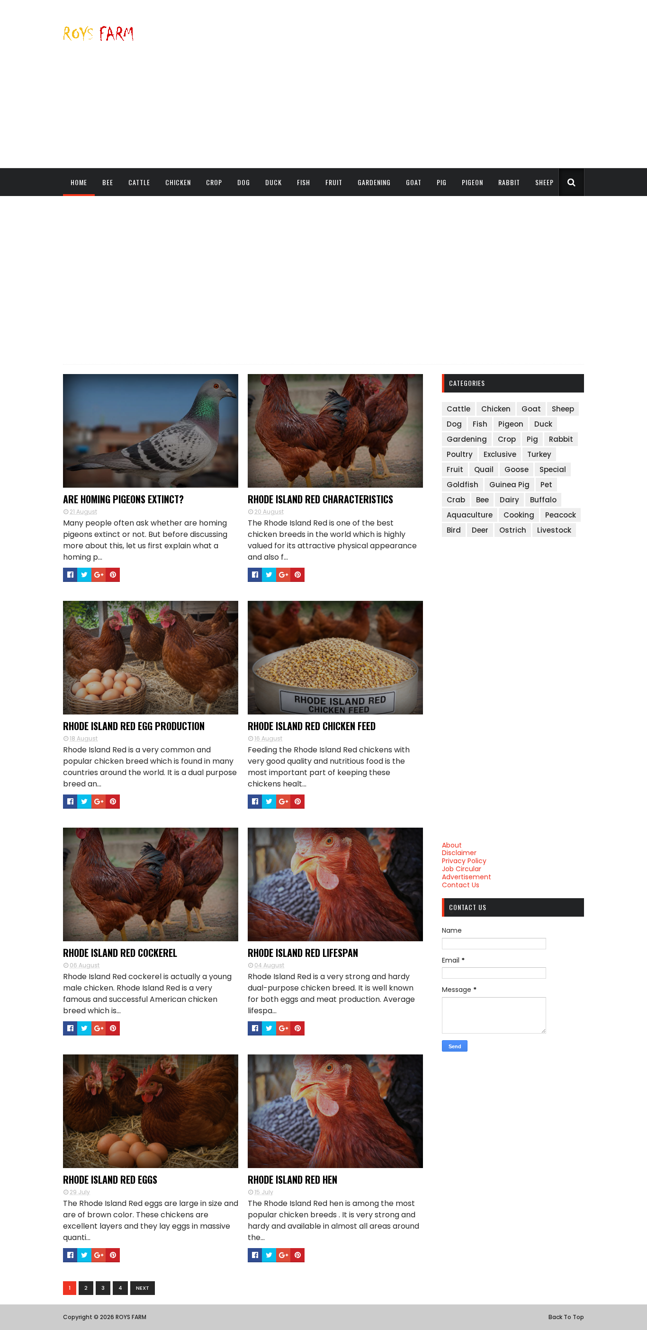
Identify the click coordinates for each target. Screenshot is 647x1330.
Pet (546, 485)
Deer (480, 530)
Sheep (544, 182)
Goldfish (462, 485)
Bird (454, 530)
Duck (273, 182)
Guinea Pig (509, 485)
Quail (484, 469)
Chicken (178, 182)
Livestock (554, 530)
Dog (243, 182)
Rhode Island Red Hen (292, 1179)
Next (142, 1288)
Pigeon (472, 182)
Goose (516, 469)
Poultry (460, 454)
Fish (303, 182)
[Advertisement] (411, 84)
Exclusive (500, 454)
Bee (107, 182)
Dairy (509, 500)
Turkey (539, 454)
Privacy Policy (464, 861)
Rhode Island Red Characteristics (320, 499)
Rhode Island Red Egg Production (134, 726)
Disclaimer (459, 852)
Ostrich (512, 530)
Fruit (333, 182)
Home (79, 182)
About (452, 845)
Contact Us (460, 885)
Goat (414, 182)
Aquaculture (470, 515)
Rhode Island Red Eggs (110, 1179)
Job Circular (461, 869)
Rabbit (509, 182)
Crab (456, 500)
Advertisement (466, 877)
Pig (442, 182)
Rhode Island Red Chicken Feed (312, 726)
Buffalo (543, 500)
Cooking (518, 515)
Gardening (374, 182)
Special (552, 469)
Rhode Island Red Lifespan (303, 953)
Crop (214, 182)
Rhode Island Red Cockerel (120, 953)
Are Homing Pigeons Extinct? (123, 499)
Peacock (560, 515)
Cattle (139, 182)
